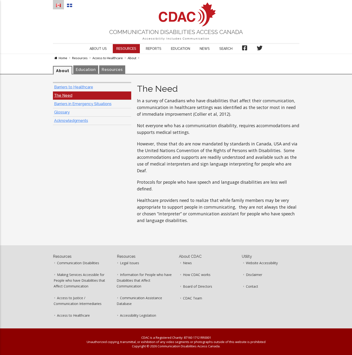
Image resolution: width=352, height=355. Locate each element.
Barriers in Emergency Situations (83, 104)
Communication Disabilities (78, 263)
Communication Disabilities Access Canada (176, 32)
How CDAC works (196, 274)
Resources (126, 49)
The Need (63, 95)
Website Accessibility (262, 263)
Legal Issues (129, 263)
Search (226, 49)
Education (180, 49)
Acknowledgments (71, 120)
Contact (252, 286)
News (205, 49)
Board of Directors (197, 286)
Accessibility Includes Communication (176, 38)
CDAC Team (192, 298)
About (132, 58)
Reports (153, 49)
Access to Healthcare (107, 58)
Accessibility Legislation (138, 315)
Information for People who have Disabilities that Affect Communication (144, 280)
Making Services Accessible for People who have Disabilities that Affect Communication (79, 280)
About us (98, 49)
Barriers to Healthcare (73, 87)
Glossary (62, 112)
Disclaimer (254, 274)
